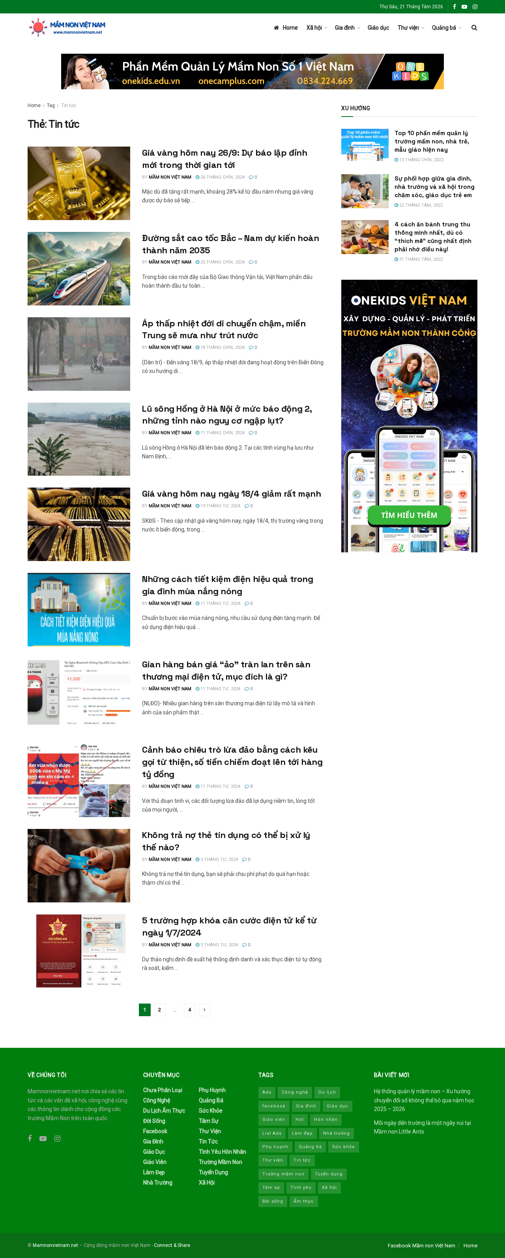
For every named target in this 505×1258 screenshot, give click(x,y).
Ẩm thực (304, 1201)
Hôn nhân (326, 1119)
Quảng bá (444, 27)
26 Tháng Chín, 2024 (222, 177)
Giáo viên (154, 1162)
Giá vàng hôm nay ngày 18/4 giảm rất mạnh (231, 493)
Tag (51, 105)
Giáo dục (378, 27)
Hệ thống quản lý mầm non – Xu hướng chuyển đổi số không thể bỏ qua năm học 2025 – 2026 (424, 1100)
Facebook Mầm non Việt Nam (421, 1246)
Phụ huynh (212, 1090)
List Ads (272, 1133)
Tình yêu (301, 1187)
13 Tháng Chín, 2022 (420, 159)
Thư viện (408, 27)
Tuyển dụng (213, 1172)
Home (290, 27)
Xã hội (314, 27)
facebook (274, 1106)
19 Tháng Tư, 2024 (219, 505)
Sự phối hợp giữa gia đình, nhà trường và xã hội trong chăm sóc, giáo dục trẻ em (435, 187)
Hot (300, 1119)
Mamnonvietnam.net (55, 1245)
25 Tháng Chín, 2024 (222, 262)
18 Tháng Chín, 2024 (222, 347)
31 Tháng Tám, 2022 (420, 259)
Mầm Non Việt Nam (170, 177)
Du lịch (327, 1092)
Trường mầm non (220, 1162)
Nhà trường (157, 1182)
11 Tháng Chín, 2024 (222, 432)
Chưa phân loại (162, 1090)
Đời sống (154, 1121)
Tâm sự (209, 1121)
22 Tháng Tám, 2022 (420, 205)
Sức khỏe (211, 1110)
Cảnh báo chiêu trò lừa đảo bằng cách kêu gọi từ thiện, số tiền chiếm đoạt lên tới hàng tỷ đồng (232, 762)
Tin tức (68, 105)
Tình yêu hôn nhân (222, 1152)
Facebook (155, 1131)
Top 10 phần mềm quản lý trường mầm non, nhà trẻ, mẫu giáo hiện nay (432, 141)
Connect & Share (172, 1245)
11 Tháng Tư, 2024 (219, 603)
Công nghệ (156, 1100)
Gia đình (345, 27)
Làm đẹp (154, 1172)
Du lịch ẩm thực (164, 1110)
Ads (266, 1092)
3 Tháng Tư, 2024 (218, 859)
